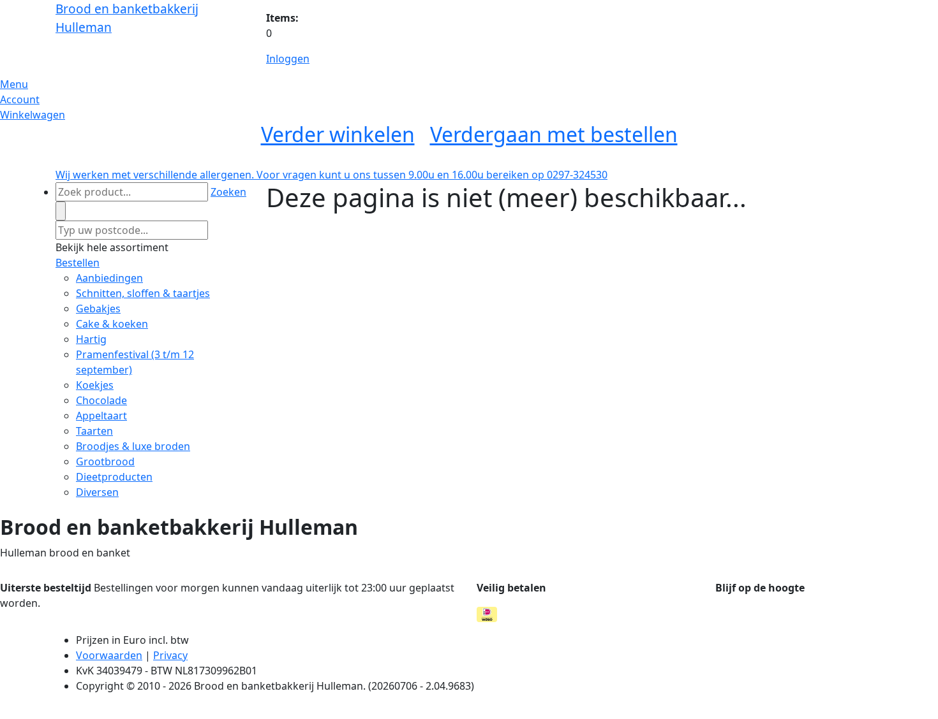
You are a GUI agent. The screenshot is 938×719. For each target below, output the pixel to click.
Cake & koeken (112, 324)
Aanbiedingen (109, 278)
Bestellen (78, 263)
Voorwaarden (109, 655)
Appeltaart (101, 416)
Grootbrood (105, 461)
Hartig (91, 339)
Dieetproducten (114, 477)
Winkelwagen (32, 115)
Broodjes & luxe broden (133, 446)
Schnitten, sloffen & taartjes (143, 293)
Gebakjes (98, 308)
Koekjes (95, 385)
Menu (14, 84)
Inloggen (287, 59)
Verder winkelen (338, 134)
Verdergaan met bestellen (554, 134)
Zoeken (228, 192)
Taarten (94, 431)
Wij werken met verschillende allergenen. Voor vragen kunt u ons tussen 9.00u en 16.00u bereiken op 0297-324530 (331, 175)
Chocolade (101, 400)
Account (20, 99)
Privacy (170, 655)
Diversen (97, 492)
